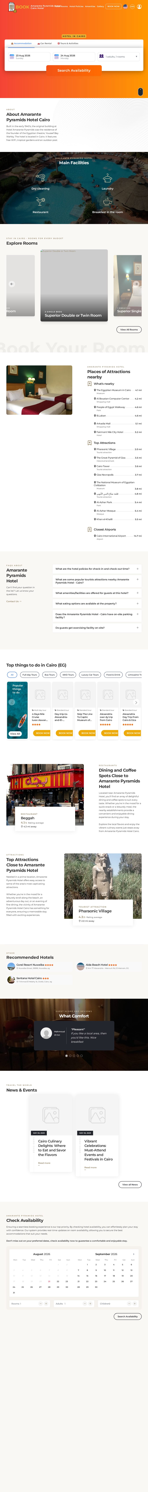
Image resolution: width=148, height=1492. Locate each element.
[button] (80, 763)
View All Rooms (129, 329)
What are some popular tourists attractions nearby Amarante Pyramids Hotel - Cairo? (92, 581)
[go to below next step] (141, 92)
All (12, 674)
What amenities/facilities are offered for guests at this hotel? (92, 593)
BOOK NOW (114, 6)
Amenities (90, 6)
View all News (130, 1184)
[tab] (97, 568)
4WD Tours (68, 674)
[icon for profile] (139, 6)
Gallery (100, 6)
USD (132, 6)
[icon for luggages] (125, 6)
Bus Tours (50, 674)
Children (104, 1303)
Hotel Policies (76, 6)
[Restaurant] (45, 791)
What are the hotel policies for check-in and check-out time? (92, 568)
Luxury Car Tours (90, 674)
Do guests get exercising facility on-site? (80, 627)
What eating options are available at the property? (86, 603)
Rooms (15, 1303)
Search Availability (74, 70)
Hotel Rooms (61, 6)
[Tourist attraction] (103, 882)
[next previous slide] (12, 284)
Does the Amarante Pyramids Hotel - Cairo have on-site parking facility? (94, 616)
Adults (59, 1303)
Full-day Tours (30, 674)
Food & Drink (113, 674)
